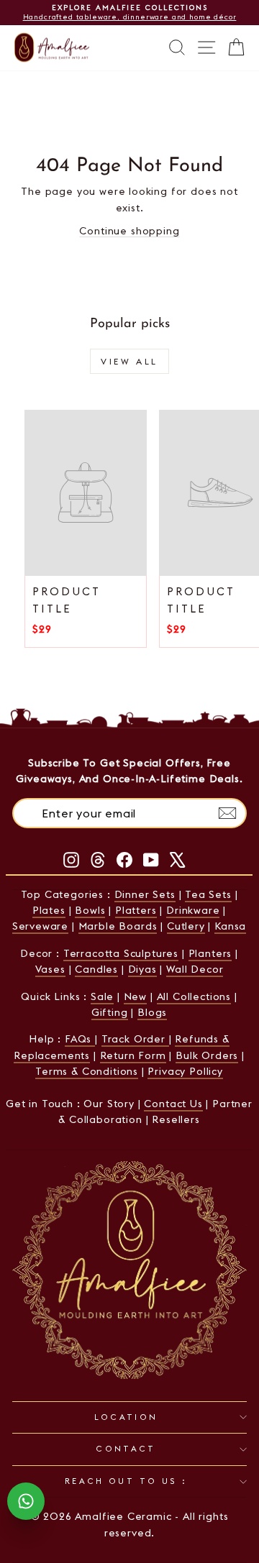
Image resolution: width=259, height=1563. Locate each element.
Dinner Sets (145, 894)
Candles (96, 969)
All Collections (194, 996)
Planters (210, 953)
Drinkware (192, 910)
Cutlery (186, 926)
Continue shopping (129, 230)
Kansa (230, 926)
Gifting (109, 1012)
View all (129, 361)
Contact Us (173, 1103)
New (135, 996)
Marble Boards (118, 926)
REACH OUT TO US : (126, 1481)
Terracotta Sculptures (120, 953)
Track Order (135, 1038)
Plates (48, 910)
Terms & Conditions (86, 1071)
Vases (50, 969)
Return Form (133, 1055)
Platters (136, 910)
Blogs (152, 1012)
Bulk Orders (207, 1055)
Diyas (142, 969)
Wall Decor (194, 969)
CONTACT (126, 1449)
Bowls (90, 910)
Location (126, 1417)
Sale (102, 996)
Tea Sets (208, 894)
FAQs (80, 1038)
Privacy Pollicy (184, 1071)
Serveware (40, 926)
